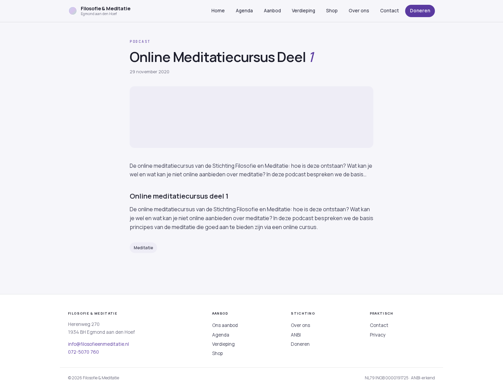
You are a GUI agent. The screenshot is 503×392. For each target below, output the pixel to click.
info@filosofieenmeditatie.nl (98, 344)
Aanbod (272, 11)
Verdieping (303, 11)
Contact (389, 11)
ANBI (296, 335)
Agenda (244, 11)
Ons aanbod (225, 325)
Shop (332, 11)
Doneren (420, 11)
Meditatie (143, 248)
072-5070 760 (83, 352)
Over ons (359, 11)
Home (218, 11)
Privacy (378, 335)
